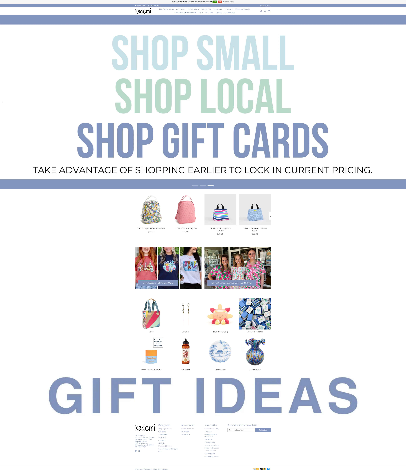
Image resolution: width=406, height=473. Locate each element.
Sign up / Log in (265, 5)
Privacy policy (209, 442)
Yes (215, 2)
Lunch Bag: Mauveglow (186, 228)
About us (208, 432)
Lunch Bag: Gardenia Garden (151, 228)
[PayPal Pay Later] (264, 469)
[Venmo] (268, 469)
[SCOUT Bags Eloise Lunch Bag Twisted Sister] (255, 209)
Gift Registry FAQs (211, 457)
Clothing (161, 440)
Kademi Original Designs (168, 449)
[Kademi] (143, 11)
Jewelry (185, 332)
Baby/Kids (162, 437)
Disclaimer (208, 439)
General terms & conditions (210, 435)
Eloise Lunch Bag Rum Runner (220, 229)
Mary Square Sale (166, 9)
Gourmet (185, 370)
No (220, 2)
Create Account (187, 429)
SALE (201, 13)
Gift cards (209, 13)
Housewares (255, 370)
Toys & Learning (220, 332)
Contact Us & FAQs (211, 429)
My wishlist (185, 434)
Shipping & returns (211, 448)
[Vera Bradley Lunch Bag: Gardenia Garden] (151, 209)
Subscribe (263, 430)
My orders (185, 432)
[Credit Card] (254, 469)
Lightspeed (164, 469)
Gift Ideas (162, 432)
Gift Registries (229, 13)
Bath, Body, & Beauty (151, 370)
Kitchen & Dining (164, 446)
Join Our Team (210, 451)
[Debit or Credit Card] (261, 469)
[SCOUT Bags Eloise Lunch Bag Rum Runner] (220, 209)
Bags (151, 332)
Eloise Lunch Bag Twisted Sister (255, 229)
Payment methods (211, 445)
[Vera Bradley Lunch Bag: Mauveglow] (186, 209)
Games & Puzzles (255, 332)
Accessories (162, 434)
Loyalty (218, 13)
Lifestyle (161, 443)
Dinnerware (220, 370)
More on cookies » (228, 2)
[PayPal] (257, 469)
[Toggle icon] (261, 11)
